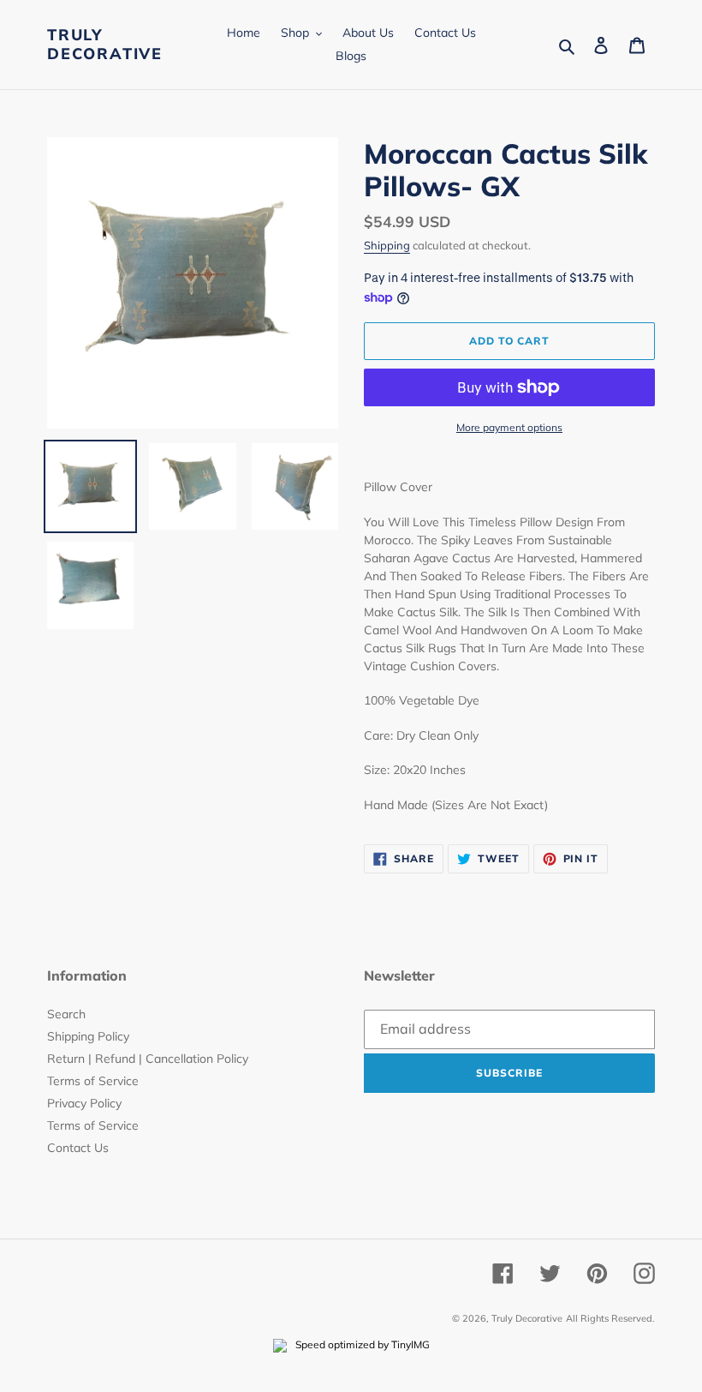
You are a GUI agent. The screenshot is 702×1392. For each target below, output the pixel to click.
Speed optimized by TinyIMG (361, 1344)
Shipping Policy (88, 1036)
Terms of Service (93, 1081)
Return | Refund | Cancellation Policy (147, 1058)
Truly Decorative (105, 44)
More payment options (509, 427)
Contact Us (78, 1147)
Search (66, 1014)
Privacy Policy (84, 1103)
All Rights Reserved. (610, 1318)
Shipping (387, 245)
